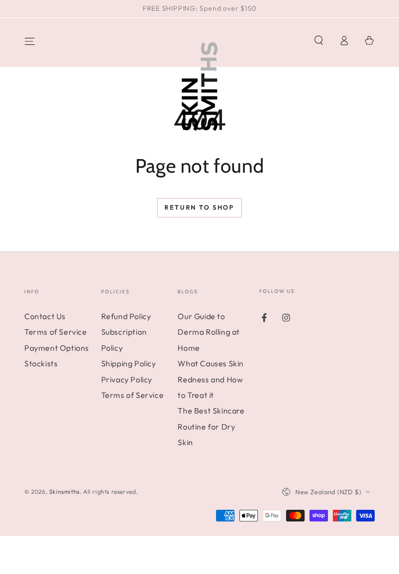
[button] (318, 40)
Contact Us (45, 316)
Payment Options (56, 348)
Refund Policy (126, 316)
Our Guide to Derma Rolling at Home (209, 332)
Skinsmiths (64, 491)
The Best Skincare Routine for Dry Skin (211, 426)
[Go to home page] (199, 83)
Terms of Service (55, 332)
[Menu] (29, 41)
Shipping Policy (128, 363)
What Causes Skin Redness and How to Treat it (211, 379)
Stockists (40, 363)
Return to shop (199, 207)
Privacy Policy (126, 379)
